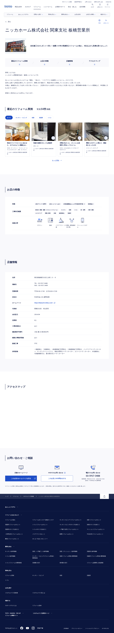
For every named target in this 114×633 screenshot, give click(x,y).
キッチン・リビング (21, 117)
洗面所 (41, 117)
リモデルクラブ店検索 (28, 496)
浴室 (33, 117)
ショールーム (48, 7)
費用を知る (8, 546)
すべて (9, 117)
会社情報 (82, 7)
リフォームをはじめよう (12, 515)
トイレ (50, 117)
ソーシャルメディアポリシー (92, 628)
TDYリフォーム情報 (67, 1)
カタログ (28, 7)
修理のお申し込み (98, 1)
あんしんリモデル (10, 507)
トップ (6, 496)
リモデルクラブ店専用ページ (41, 613)
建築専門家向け (78, 1)
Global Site (108, 1)
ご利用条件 (66, 628)
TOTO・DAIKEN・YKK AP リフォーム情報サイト (13, 614)
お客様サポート (60, 7)
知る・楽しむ (72, 7)
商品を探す (18, 7)
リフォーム (37, 7)
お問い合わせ (88, 1)
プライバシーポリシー (77, 628)
